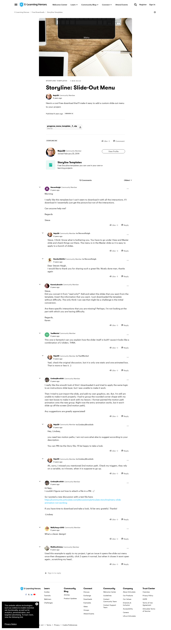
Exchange (87, 595)
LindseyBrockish (57, 378)
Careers (126, 612)
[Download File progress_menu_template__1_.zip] (80, 127)
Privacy (57, 625)
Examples (87, 603)
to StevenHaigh (83, 233)
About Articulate (129, 592)
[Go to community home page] (33, 4)
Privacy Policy (148, 595)
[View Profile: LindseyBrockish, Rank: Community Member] (47, 380)
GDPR (145, 599)
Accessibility (128, 609)
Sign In (152, 4)
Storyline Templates (55, 12)
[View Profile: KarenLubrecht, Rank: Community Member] (47, 286)
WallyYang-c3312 (57, 527)
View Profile (113, 151)
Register (143, 4)
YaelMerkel (54, 333)
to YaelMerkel (82, 356)
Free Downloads (38, 12)
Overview (146, 592)
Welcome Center (109, 592)
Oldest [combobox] (128, 180)
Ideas (86, 606)
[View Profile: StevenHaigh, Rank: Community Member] (47, 188)
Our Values (127, 599)
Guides (47, 592)
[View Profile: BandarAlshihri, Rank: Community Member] (50, 260)
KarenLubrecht (56, 285)
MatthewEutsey (56, 547)
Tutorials (47, 595)
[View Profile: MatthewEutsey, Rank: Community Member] (47, 548)
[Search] (135, 4)
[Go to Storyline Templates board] (50, 165)
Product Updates (70, 598)
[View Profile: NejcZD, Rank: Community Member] (49, 97)
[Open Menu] (154, 12)
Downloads (88, 599)
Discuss (86, 592)
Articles (67, 595)
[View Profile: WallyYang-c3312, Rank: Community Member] (47, 528)
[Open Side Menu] (15, 4)
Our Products (128, 595)
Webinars (47, 599)
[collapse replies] (39, 187)
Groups (86, 610)
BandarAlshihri (59, 259)
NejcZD (56, 95)
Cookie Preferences (69, 625)
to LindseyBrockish (84, 424)
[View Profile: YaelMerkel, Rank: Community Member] (47, 334)
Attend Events (89, 614)
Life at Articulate (129, 616)
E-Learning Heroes (22, 12)
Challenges (48, 603)
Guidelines (107, 595)
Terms (49, 625)
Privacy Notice (11, 624)
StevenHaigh (55, 187)
